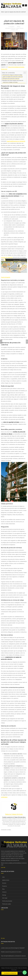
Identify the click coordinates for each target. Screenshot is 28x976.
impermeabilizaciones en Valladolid (16, 141)
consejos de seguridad (7, 257)
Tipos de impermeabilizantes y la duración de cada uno (13, 955)
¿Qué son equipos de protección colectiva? (13, 76)
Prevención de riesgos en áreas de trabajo (12, 74)
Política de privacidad (7, 901)
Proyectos (4, 886)
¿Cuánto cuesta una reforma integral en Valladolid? (13, 948)
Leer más (3, 867)
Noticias (18, 26)
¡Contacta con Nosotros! (10, 973)
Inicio (2, 12)
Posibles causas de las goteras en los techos (11, 951)
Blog (3, 889)
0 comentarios (11, 26)
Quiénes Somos (5, 880)
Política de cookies (6, 904)
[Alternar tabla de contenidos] (24, 73)
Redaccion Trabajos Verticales (17, 28)
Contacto (4, 892)
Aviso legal (4, 898)
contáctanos (4, 797)
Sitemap (4, 895)
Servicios (4, 883)
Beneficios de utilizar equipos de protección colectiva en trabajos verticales (13, 81)
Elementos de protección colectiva (11, 78)
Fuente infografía (5, 277)
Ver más (3, 938)
